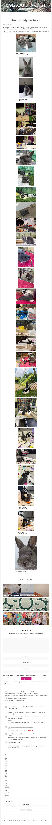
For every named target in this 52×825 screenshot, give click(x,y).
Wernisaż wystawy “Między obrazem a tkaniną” (16, 700)
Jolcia (9, 734)
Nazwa (26, 656)
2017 (6, 770)
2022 (25, 21)
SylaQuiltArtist (26, 5)
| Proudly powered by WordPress (40, 820)
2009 (6, 756)
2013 (6, 763)
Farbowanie (7, 788)
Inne (27, 21)
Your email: (26, 804)
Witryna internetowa (26, 669)
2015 (6, 766)
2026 (6, 785)
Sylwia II (6, 793)
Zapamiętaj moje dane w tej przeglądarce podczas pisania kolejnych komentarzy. (25, 675)
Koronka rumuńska (15, 742)
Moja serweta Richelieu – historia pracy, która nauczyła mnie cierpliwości (22, 693)
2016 (6, 768)
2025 (6, 783)
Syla (9, 706)
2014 (6, 765)
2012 (6, 761)
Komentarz (26, 637)
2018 (6, 771)
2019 (6, 773)
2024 (6, 782)
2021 (6, 777)
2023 (6, 780)
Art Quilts (7, 787)
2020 (6, 775)
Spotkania (7, 792)
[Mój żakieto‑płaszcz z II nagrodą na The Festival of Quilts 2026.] (26, 590)
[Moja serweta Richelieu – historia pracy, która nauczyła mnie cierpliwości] (26, 604)
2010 (6, 758)
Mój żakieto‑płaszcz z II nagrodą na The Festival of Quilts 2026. (19, 691)
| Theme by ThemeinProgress (25, 820)
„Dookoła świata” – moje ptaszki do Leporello (15, 698)
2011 (5, 760)
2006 (6, 755)
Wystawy (7, 795)
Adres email (26, 662)
